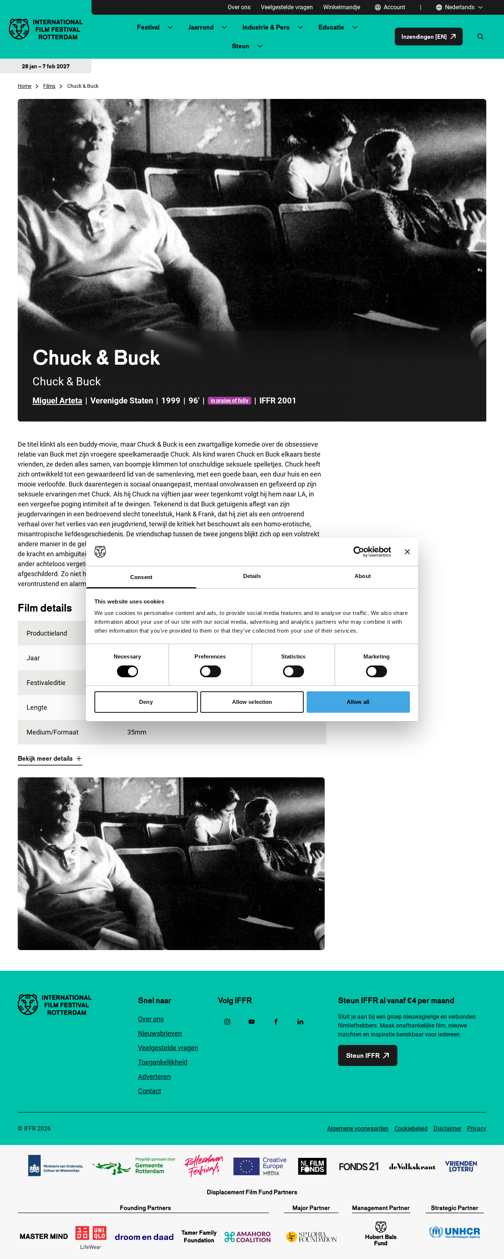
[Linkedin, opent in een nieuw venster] (300, 1021)
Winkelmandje (341, 7)
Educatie (331, 27)
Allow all (358, 702)
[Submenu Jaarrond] (224, 27)
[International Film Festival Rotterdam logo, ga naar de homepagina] (46, 29)
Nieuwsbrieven (160, 1033)
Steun (240, 46)
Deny (145, 702)
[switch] (210, 671)
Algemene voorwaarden (358, 1128)
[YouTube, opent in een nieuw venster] (251, 1021)
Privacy (476, 1128)
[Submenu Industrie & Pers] (300, 27)
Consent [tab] (141, 577)
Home (24, 86)
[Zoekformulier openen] (480, 36)
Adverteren (154, 1076)
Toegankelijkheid (162, 1062)
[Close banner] (407, 551)
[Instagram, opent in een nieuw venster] (227, 1021)
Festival (148, 27)
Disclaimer (447, 1128)
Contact (149, 1091)
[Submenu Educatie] (355, 27)
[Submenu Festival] (170, 27)
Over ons (239, 7)
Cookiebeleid (411, 1128)
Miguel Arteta (57, 400)
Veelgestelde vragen (287, 7)
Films (49, 86)
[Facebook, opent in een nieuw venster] (276, 1021)
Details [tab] (252, 576)
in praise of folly (229, 400)
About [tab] (363, 576)
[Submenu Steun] (260, 46)
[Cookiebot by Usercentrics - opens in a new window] (359, 551)
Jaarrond (201, 27)
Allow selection (252, 702)
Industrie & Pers (266, 27)
